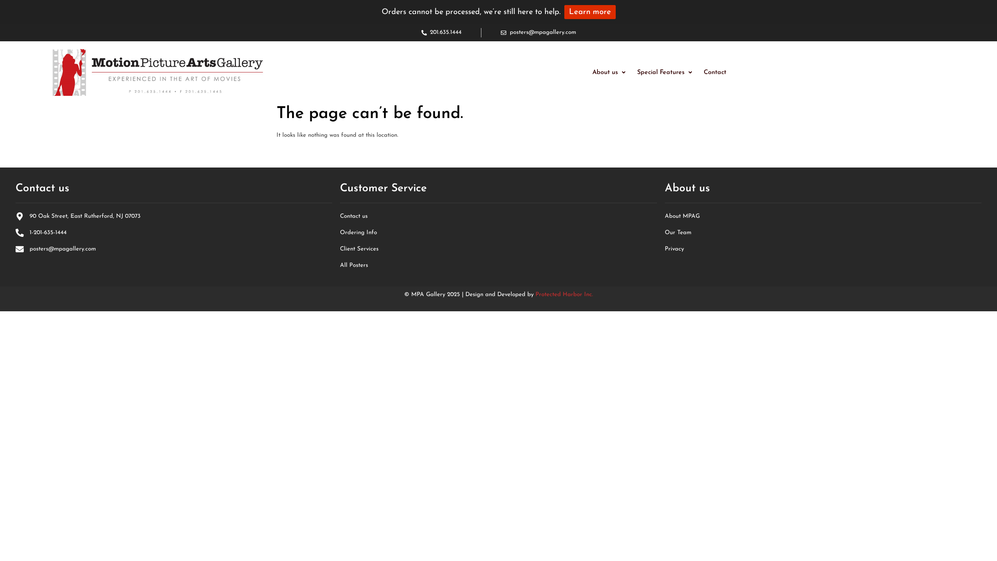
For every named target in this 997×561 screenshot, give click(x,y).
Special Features (661, 72)
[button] (609, 72)
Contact (715, 72)
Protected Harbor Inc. (564, 295)
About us (605, 72)
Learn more (590, 12)
